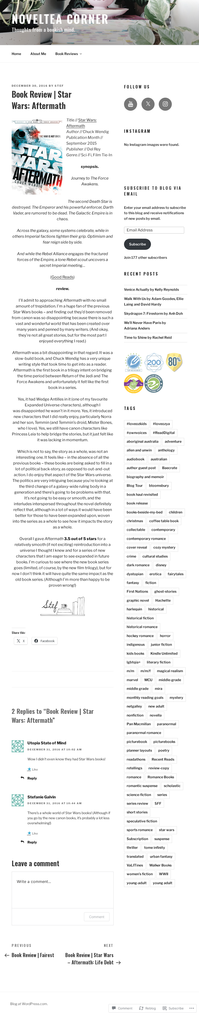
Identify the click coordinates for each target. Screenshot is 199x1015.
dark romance (138, 565)
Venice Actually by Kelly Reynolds (151, 289)
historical (156, 609)
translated (135, 856)
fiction (150, 583)
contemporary (163, 529)
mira (158, 688)
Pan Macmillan (139, 724)
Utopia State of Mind (46, 743)
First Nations (137, 591)
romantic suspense (142, 786)
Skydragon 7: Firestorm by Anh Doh (153, 313)
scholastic (172, 786)
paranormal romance (144, 733)
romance (134, 777)
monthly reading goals (145, 697)
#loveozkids (137, 424)
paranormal (166, 724)
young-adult (137, 883)
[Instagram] (165, 104)
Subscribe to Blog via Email (153, 191)
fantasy (133, 583)
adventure (173, 441)
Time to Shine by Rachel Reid (148, 337)
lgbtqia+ (134, 662)
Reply (32, 778)
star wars (166, 830)
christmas (135, 521)
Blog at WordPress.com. (29, 1004)
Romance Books (161, 777)
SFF (158, 803)
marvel (132, 680)
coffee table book (164, 521)
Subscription (137, 839)
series (162, 795)
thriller (132, 847)
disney (161, 565)
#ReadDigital (164, 433)
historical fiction (140, 618)
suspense (161, 839)
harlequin (134, 609)
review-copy (159, 768)
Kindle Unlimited (164, 653)
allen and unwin (139, 450)
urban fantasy (161, 856)
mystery (176, 697)
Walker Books (160, 865)
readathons (136, 759)
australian (159, 459)
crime (131, 556)
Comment (96, 917)
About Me (38, 54)
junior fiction (161, 644)
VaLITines (135, 865)
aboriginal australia (142, 441)
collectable (136, 529)
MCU (148, 680)
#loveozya (161, 424)
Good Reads (62, 277)
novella (156, 715)
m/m (130, 671)
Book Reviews (66, 54)
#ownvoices (137, 433)
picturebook (137, 742)
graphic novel (138, 600)
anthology (166, 450)
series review (137, 803)
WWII (163, 874)
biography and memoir (145, 477)
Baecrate (169, 468)
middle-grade (170, 680)
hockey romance (140, 636)
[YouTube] (130, 104)
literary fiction (158, 662)
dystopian (135, 574)
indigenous (136, 644)
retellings (134, 768)
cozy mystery (164, 547)
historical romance (142, 627)
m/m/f (146, 671)
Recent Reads (163, 759)
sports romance (140, 830)
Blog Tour (135, 485)
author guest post (141, 468)
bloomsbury (159, 485)
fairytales (175, 574)
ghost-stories (165, 591)
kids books (135, 653)
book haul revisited (142, 494)
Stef (59, 85)
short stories (137, 812)
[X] (148, 104)
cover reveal (137, 547)
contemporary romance (146, 538)
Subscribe (137, 244)
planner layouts (139, 750)
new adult (156, 706)
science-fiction (139, 795)
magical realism (170, 671)
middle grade (138, 688)
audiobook (135, 459)
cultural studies (155, 556)
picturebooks (164, 742)
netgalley (134, 706)
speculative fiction (142, 821)
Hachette (163, 600)
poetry (163, 750)
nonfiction (135, 715)
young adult (162, 883)
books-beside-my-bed (145, 512)
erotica (155, 574)
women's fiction (140, 874)
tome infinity (154, 847)
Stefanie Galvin (41, 797)
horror (165, 636)
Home (16, 54)
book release (137, 503)
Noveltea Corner (60, 18)
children (175, 512)
